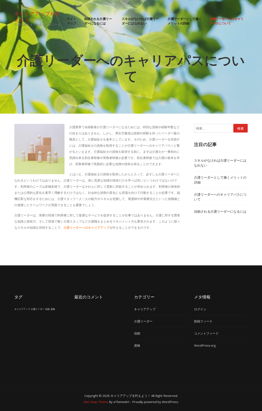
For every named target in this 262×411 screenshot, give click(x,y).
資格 (53, 309)
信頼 (47, 309)
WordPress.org (205, 345)
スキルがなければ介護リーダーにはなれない (140, 20)
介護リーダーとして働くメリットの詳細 (185, 20)
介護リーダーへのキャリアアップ (86, 227)
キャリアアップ (22, 309)
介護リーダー (37, 309)
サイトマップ (71, 20)
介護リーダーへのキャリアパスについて (227, 20)
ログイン (200, 309)
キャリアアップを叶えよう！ (37, 16)
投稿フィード (203, 321)
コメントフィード (206, 333)
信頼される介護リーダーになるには (98, 20)
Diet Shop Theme (96, 402)
